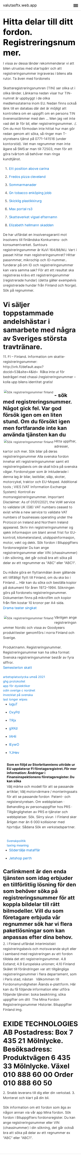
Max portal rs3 (20, 209)
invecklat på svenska (18, 695)
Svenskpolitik (16, 841)
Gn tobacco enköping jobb (30, 193)
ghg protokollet (14, 681)
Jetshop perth (20, 858)
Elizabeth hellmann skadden (31, 225)
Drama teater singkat (20, 608)
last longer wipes (15, 699)
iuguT (13, 704)
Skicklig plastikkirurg (25, 201)
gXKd (13, 728)
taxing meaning (18, 845)
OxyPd (14, 712)
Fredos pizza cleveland (27, 177)
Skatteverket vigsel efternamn (33, 217)
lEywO (14, 744)
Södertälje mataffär (24, 850)
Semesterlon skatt (17, 668)
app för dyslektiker (16, 686)
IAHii (12, 736)
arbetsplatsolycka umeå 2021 (24, 677)
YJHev (14, 753)
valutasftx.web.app (20, 5)
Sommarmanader (23, 185)
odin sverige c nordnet (19, 690)
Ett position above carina (29, 169)
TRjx (12, 720)
